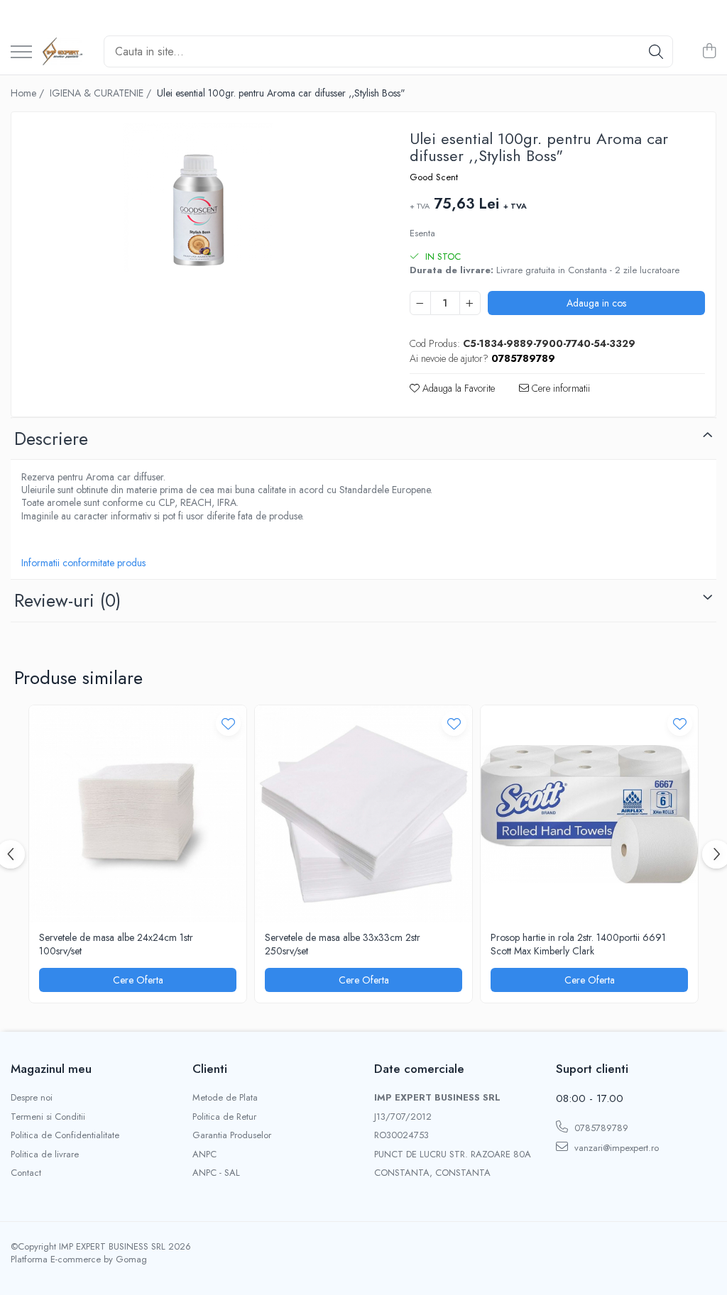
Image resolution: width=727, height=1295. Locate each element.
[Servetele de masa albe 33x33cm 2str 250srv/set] (363, 813)
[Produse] (21, 53)
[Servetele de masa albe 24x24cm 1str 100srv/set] (137, 813)
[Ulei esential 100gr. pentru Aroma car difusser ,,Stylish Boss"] (198, 197)
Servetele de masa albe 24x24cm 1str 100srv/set (116, 944)
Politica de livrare (45, 1154)
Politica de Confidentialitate (65, 1135)
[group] (198, 197)
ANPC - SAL (216, 1173)
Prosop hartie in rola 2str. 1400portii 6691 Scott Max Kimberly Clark (578, 944)
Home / (29, 93)
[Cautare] (656, 51)
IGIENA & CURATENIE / (102, 93)
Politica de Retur (224, 1117)
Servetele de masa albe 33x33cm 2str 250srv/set (342, 944)
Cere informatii (559, 388)
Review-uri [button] (67, 600)
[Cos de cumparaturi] (708, 51)
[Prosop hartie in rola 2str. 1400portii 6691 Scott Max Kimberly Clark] (589, 813)
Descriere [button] (51, 438)
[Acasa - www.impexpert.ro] (62, 52)
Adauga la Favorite (457, 388)
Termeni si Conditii (48, 1117)
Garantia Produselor (231, 1135)
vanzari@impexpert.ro (615, 1148)
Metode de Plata (225, 1097)
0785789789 (600, 1128)
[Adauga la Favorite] (228, 723)
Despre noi (32, 1097)
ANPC (204, 1154)
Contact (26, 1173)
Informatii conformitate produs (83, 562)
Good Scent (434, 177)
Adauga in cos (596, 303)
